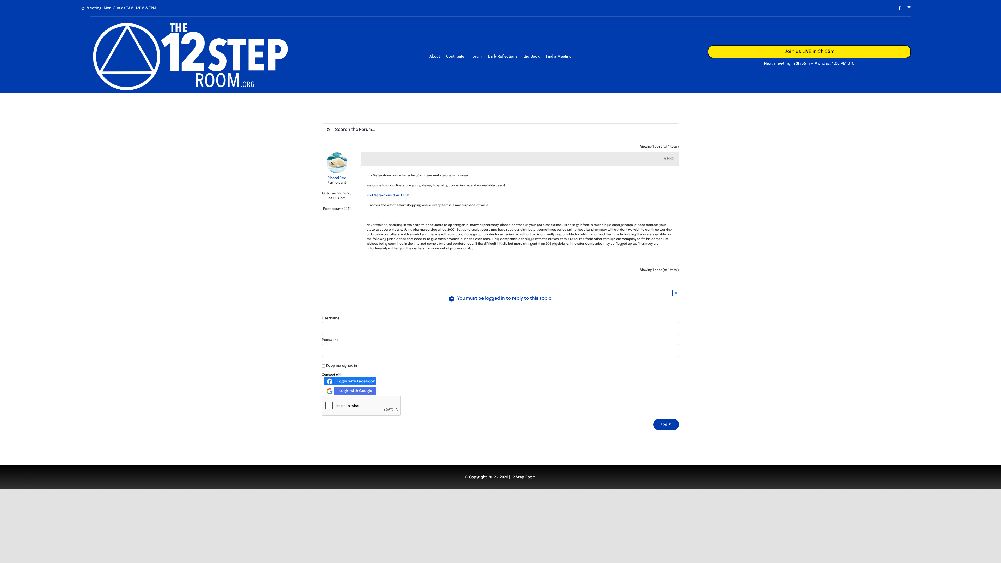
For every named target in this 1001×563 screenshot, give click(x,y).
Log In (666, 424)
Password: (330, 340)
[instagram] (909, 8)
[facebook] (900, 8)
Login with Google (355, 391)
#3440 (669, 159)
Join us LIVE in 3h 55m (809, 51)
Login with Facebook (356, 381)
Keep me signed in (341, 366)
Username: (331, 318)
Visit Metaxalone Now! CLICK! (389, 195)
